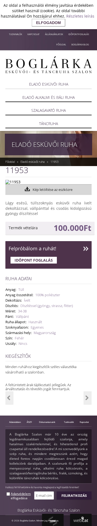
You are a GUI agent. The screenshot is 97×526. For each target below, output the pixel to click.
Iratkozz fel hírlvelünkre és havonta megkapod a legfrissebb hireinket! (42, 487)
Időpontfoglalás (78, 34)
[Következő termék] (88, 398)
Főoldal (61, 44)
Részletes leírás (80, 16)
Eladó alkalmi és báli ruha (48, 97)
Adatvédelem (15, 422)
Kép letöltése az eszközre (52, 189)
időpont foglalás (34, 260)
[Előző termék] (9, 398)
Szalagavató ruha (48, 110)
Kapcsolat (33, 34)
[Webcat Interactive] (81, 520)
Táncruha (48, 123)
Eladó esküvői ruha (48, 84)
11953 (54, 162)
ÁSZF (29, 422)
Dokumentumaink (47, 422)
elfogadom (48, 23)
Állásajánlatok (54, 34)
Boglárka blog (80, 44)
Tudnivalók (15, 34)
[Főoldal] (48, 64)
